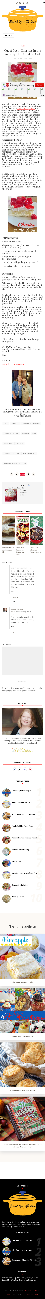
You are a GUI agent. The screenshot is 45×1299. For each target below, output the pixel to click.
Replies (15, 597)
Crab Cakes (16, 861)
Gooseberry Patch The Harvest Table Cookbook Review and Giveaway (22, 1145)
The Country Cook (26, 108)
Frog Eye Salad (18, 897)
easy (34, 433)
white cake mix (29, 453)
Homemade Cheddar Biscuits (23, 814)
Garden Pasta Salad (19, 885)
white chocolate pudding (15, 463)
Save (23, 474)
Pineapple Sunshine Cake (22, 802)
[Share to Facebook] (11, 474)
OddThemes (32, 1294)
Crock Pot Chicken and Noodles (24, 873)
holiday (20, 443)
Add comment (7, 644)
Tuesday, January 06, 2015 (23, 568)
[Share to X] (17, 474)
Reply (13, 591)
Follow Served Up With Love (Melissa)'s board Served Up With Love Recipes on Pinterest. (20, 1279)
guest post (8, 443)
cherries (14, 423)
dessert (25, 433)
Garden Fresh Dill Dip (20, 850)
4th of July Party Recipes (21, 791)
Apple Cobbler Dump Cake (22, 826)
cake (22, 46)
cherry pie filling (11, 433)
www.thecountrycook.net (14, 364)
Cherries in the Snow (31, 423)
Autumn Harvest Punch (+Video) (24, 838)
